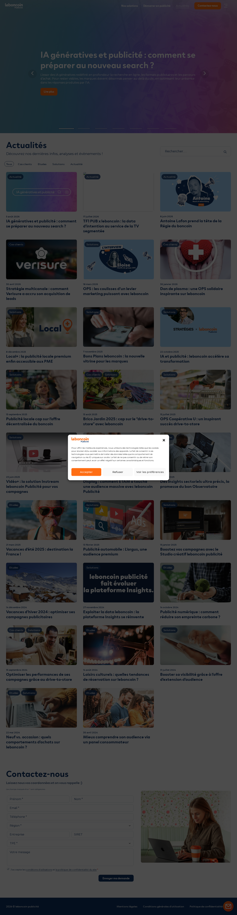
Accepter (86, 472)
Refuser (117, 472)
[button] (164, 440)
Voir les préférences (150, 472)
